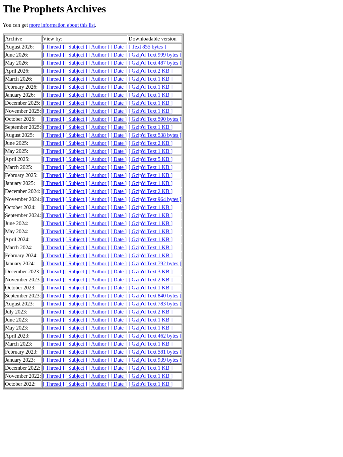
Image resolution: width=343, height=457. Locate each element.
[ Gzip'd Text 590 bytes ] (155, 119)
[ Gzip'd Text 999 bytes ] (155, 55)
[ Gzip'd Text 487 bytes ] (155, 63)
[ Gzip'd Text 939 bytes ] (155, 360)
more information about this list (62, 25)
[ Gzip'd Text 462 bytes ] (155, 336)
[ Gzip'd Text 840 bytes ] (155, 295)
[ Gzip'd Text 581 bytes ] (155, 352)
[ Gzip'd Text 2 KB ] (151, 71)
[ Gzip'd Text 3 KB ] (151, 271)
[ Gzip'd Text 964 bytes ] (155, 199)
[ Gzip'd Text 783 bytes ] (155, 303)
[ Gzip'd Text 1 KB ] (151, 79)
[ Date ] (119, 47)
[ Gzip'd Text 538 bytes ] (155, 135)
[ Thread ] (53, 47)
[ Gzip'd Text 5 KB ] (151, 159)
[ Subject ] (76, 47)
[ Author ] (98, 47)
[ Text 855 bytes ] (147, 47)
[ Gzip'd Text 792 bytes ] (155, 263)
